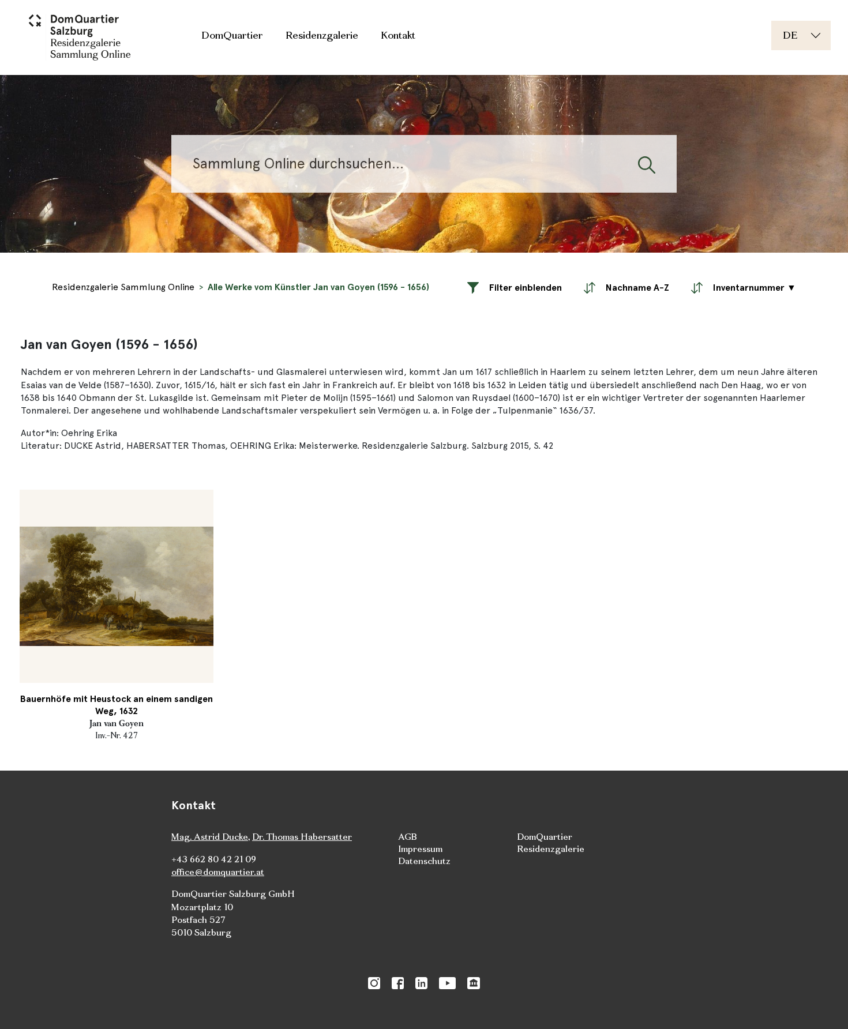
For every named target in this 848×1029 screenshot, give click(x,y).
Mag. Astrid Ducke (209, 837)
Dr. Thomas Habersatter (302, 837)
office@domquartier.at (217, 872)
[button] (514, 287)
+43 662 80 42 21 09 (213, 859)
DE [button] (790, 35)
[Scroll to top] (822, 1003)
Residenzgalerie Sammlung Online (123, 286)
